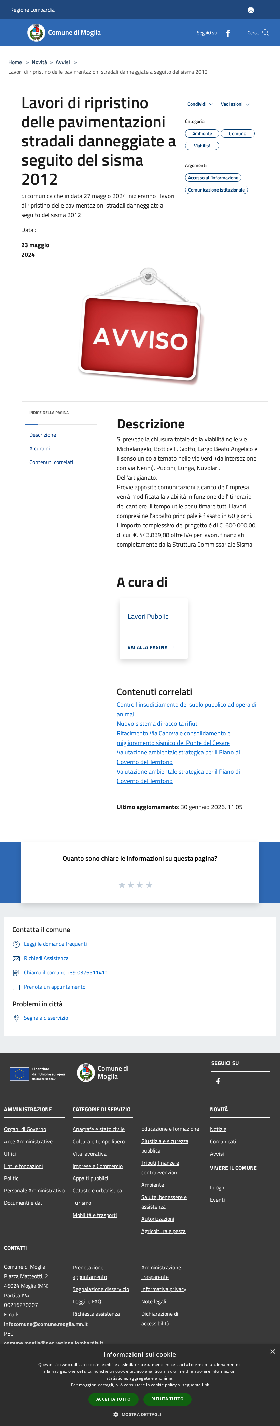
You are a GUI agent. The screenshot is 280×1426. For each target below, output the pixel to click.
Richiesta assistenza (96, 1314)
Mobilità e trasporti (95, 1215)
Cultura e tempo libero (99, 1141)
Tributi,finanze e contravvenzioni (160, 1167)
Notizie (218, 1129)
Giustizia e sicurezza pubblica (164, 1146)
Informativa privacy (163, 1289)
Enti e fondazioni (23, 1166)
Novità (39, 62)
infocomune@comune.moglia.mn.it (46, 1324)
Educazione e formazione (170, 1129)
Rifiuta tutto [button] (167, 1399)
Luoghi (218, 1187)
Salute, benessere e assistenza (164, 1202)
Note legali (153, 1301)
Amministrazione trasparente (161, 1272)
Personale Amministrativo (34, 1190)
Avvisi (63, 62)
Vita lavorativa (90, 1153)
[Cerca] (266, 33)
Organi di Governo (25, 1129)
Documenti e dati (24, 1203)
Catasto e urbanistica (97, 1190)
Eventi (217, 1200)
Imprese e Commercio (98, 1166)
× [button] (272, 1351)
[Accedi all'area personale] (250, 10)
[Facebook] (225, 32)
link (205, 1385)
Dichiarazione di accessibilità (159, 1318)
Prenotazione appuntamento (90, 1272)
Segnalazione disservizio (101, 1289)
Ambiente (152, 1185)
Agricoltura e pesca (163, 1231)
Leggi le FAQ (87, 1301)
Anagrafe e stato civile (99, 1129)
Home (15, 62)
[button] (139, 1414)
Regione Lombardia (32, 9)
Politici (12, 1178)
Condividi (197, 104)
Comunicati (223, 1141)
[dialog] (140, 1385)
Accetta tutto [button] (113, 1399)
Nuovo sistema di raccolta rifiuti (158, 723)
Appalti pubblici (90, 1178)
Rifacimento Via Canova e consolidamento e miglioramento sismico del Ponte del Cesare (173, 738)
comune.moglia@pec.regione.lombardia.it (53, 1343)
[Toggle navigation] (14, 32)
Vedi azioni (232, 104)
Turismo (82, 1203)
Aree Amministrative (28, 1141)
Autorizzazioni (157, 1219)
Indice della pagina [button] (49, 412)
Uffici (10, 1153)
